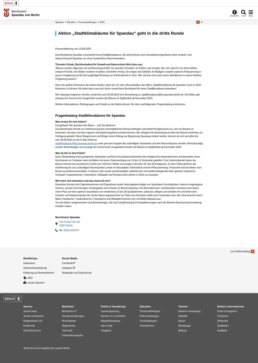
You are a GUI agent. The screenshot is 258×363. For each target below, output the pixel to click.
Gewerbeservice (32, 330)
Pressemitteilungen (150, 311)
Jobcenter (67, 330)
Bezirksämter (69, 321)
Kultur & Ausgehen (227, 311)
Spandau (59, 22)
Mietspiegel (184, 325)
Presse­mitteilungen (87, 22)
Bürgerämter (68, 325)
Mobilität (182, 316)
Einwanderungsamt (72, 335)
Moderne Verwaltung (189, 311)
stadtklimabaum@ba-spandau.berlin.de (76, 143)
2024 (102, 22)
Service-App (30, 311)
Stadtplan (222, 330)
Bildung (182, 330)
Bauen (181, 321)
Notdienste (29, 325)
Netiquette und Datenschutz (77, 272)
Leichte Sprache (36, 282)
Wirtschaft (222, 321)
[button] (199, 22)
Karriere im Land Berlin (113, 316)
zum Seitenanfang (240, 251)
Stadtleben (223, 325)
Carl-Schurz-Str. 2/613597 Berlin (69, 224)
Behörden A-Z (69, 311)
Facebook (67, 263)
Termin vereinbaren (33, 316)
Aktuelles (71, 22)
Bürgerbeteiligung (110, 321)
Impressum (29, 263)
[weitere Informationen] (6, 13)
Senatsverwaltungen (73, 316)
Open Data (107, 325)
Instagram (67, 268)
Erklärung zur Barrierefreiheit (38, 272)
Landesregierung (110, 311)
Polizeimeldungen (149, 316)
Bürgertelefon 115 (32, 321)
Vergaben (106, 330)
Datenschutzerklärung (35, 268)
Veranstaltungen (148, 321)
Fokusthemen (147, 325)
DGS (30, 278)
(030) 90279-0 (71, 230)
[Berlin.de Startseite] (11, 3)
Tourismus (222, 316)
